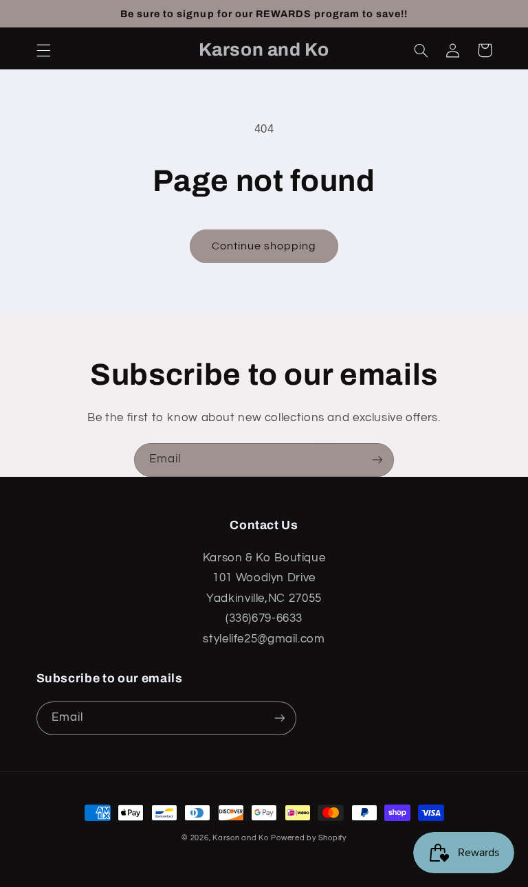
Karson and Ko (240, 838)
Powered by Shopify (308, 838)
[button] (43, 50)
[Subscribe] (377, 460)
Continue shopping (264, 245)
